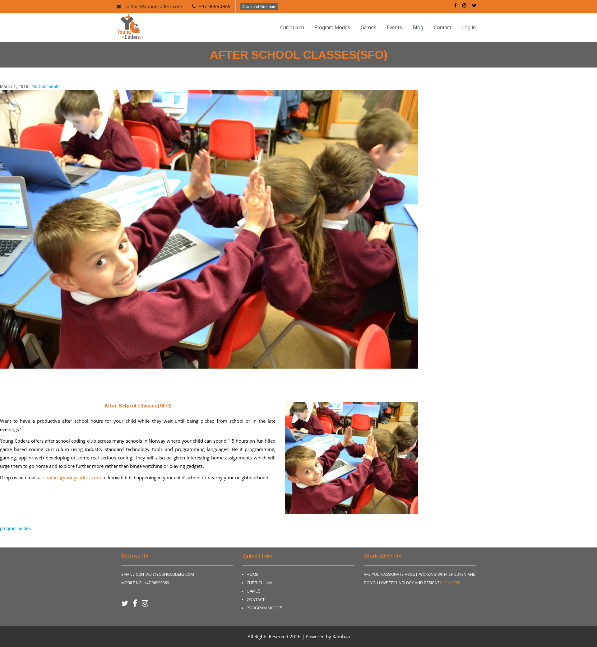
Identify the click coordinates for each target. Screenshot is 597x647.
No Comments (46, 86)
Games (368, 27)
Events (394, 27)
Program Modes (332, 27)
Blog (418, 27)
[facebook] (137, 605)
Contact (442, 27)
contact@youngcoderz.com (153, 6)
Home (252, 574)
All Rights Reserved (268, 636)
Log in (469, 27)
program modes (15, 528)
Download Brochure (259, 6)
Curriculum (292, 27)
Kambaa (341, 636)
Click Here (450, 582)
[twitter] (127, 605)
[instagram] (145, 605)
